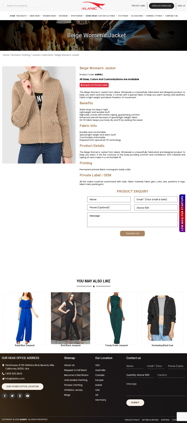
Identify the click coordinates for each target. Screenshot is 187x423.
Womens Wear (49, 16)
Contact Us (171, 16)
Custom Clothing (106, 16)
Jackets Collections (42, 55)
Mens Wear (35, 16)
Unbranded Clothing (75, 380)
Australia (100, 370)
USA (97, 365)
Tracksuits (21, 16)
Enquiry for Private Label (95, 85)
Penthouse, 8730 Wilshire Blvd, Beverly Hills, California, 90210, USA (29, 366)
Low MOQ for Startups (182, 213)
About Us (69, 365)
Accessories (137, 16)
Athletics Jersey (73, 390)
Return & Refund (150, 419)
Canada (99, 375)
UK (96, 395)
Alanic (23, 419)
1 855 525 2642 (13, 373)
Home (12, 16)
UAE (97, 390)
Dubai (98, 385)
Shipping (165, 419)
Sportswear (77, 16)
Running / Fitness (154, 16)
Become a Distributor (76, 375)
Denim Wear (91, 16)
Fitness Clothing (73, 385)
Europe (99, 380)
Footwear (123, 16)
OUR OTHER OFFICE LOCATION (22, 386)
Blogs (67, 395)
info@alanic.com (15, 378)
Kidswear (63, 16)
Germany (100, 400)
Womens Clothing (20, 55)
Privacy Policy (132, 419)
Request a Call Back (75, 370)
